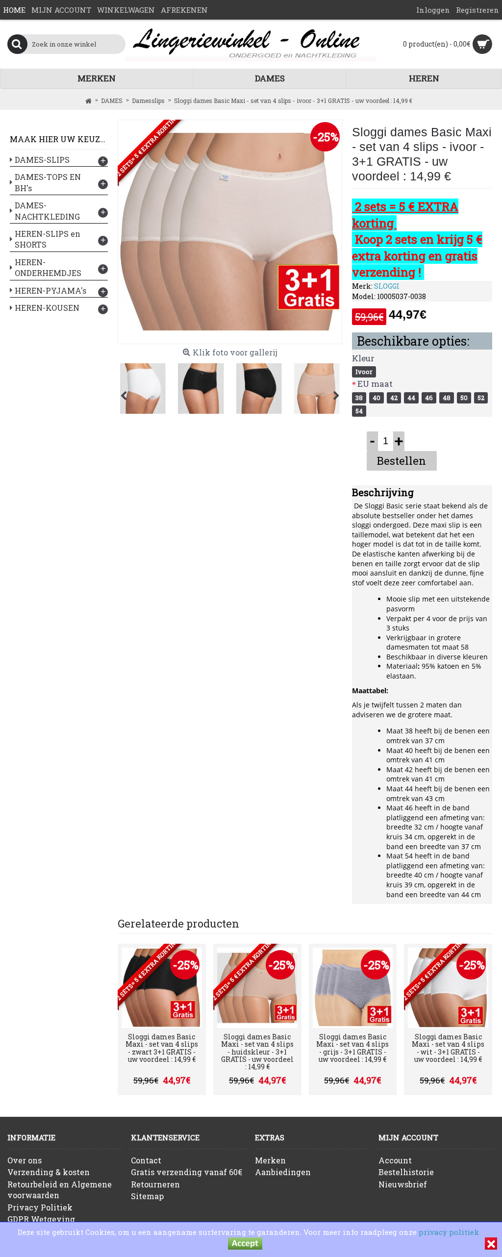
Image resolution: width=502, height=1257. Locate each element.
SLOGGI (387, 286)
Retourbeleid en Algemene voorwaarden (59, 1189)
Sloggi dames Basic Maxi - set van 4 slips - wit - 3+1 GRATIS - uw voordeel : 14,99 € (448, 1048)
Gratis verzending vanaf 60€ (186, 1172)
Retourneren (155, 1184)
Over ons (24, 1160)
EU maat (375, 383)
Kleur (363, 358)
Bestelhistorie (406, 1172)
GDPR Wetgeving (41, 1219)
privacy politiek (449, 1232)
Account (395, 1160)
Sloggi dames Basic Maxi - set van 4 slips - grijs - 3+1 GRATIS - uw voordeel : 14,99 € (352, 1048)
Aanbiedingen (283, 1172)
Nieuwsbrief (402, 1184)
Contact (146, 1160)
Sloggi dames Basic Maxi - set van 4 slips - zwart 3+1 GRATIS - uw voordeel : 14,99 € (162, 1048)
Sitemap (147, 1196)
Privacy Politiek (40, 1207)
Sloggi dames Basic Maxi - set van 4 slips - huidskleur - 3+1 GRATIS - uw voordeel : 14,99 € (257, 1052)
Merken (270, 1160)
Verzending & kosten (48, 1172)
